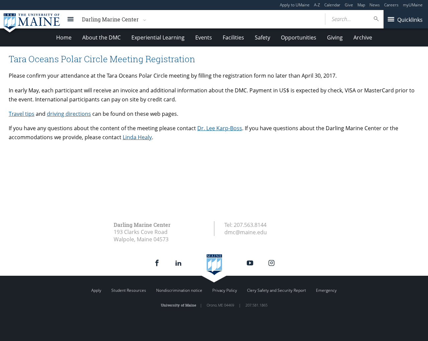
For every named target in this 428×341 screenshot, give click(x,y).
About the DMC (101, 37)
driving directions (69, 113)
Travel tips (21, 113)
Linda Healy (137, 137)
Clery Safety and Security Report (276, 290)
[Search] (376, 18)
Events (203, 37)
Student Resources (128, 290)
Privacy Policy (224, 290)
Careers (391, 5)
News (374, 5)
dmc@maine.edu (245, 232)
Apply (96, 290)
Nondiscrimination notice (179, 290)
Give (349, 5)
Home (64, 37)
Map (361, 5)
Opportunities (298, 37)
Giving (335, 37)
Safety (262, 37)
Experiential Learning (158, 37)
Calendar (332, 5)
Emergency (326, 290)
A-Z (317, 5)
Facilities (233, 37)
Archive (362, 37)
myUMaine (413, 5)
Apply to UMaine (295, 5)
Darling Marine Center (110, 19)
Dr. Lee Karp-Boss (219, 128)
